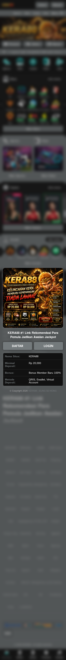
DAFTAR (17, 346)
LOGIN (48, 346)
